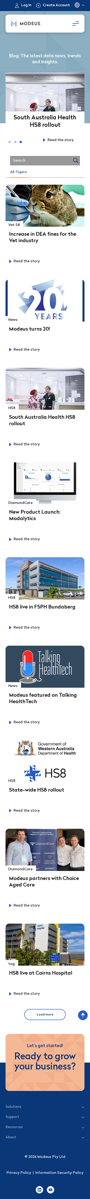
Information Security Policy (59, 1173)
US (79, 5)
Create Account (56, 5)
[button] (10, 142)
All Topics (18, 172)
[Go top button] (83, 1015)
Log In (26, 5)
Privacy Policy (18, 1173)
